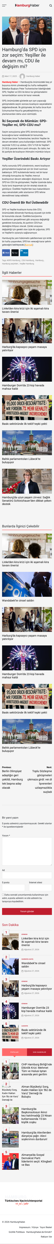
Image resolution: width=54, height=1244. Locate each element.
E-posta (5, 882)
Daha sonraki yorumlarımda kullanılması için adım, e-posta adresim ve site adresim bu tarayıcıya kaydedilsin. (25, 898)
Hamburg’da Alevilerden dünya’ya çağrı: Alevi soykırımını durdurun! (36, 1136)
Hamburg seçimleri (10, 264)
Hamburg (39, 260)
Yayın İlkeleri (46, 1227)
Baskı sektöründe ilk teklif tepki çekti (24, 423)
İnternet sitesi (35, 882)
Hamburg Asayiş (27, 959)
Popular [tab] (15, 1052)
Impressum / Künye (28, 1227)
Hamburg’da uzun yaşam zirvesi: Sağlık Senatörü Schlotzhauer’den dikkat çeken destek (26, 501)
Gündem (24, 934)
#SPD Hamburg (13, 260)
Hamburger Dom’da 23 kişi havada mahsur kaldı (36, 1009)
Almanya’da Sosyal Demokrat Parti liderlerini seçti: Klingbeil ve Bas (36, 1159)
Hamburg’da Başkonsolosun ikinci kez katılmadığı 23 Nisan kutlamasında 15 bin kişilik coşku (36, 1115)
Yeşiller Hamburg (27, 264)
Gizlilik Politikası (17, 1232)
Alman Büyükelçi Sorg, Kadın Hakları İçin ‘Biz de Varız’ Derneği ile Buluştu (36, 1091)
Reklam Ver (46, 1236)
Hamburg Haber (33, 76)
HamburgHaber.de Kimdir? (39, 1232)
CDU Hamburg (28, 260)
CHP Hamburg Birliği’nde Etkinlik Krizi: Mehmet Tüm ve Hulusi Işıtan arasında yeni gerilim (36, 1069)
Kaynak (28, 244)
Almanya (24, 1026)
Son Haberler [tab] (39, 1052)
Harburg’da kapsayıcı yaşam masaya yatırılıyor (36, 987)
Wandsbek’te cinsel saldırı (18, 600)
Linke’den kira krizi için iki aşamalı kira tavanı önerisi (35, 942)
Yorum (6, 835)
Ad (3, 870)
